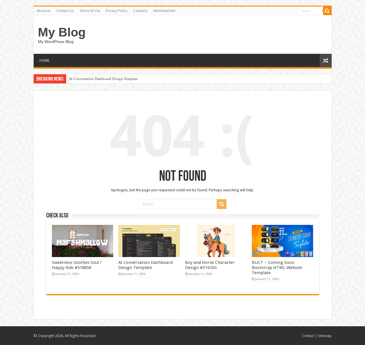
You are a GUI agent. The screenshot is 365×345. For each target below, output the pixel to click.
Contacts (140, 11)
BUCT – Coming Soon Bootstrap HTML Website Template (277, 267)
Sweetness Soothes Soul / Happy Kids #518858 (77, 265)
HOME (44, 60)
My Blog (62, 32)
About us (43, 11)
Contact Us (65, 11)
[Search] (327, 11)
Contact (308, 336)
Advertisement (164, 11)
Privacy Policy (116, 11)
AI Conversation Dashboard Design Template (103, 79)
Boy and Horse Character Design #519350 (210, 265)
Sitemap (325, 336)
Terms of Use (89, 11)
